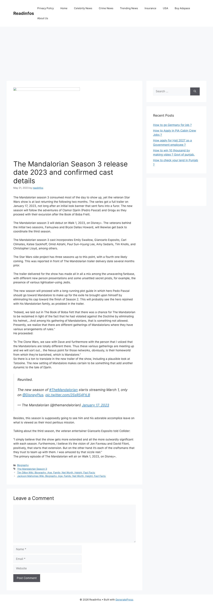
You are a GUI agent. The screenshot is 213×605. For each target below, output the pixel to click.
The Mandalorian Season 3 (32, 468)
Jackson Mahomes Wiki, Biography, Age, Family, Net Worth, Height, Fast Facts (61, 476)
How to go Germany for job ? (172, 125)
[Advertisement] (106, 51)
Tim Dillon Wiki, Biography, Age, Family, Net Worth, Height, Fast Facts (56, 472)
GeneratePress (124, 599)
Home (63, 8)
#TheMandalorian (63, 390)
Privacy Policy (45, 8)
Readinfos (23, 13)
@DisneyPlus (32, 395)
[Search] (195, 91)
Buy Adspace (182, 8)
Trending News (129, 8)
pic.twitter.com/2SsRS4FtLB (67, 395)
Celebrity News (83, 8)
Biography (23, 465)
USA (165, 8)
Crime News (106, 8)
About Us (42, 18)
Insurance (150, 8)
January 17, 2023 (95, 405)
